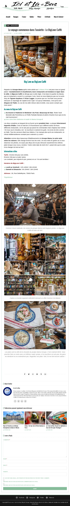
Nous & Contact (58, 16)
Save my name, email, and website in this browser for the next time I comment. (27, 478)
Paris (8, 25)
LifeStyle (47, 16)
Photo (39, 16)
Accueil (8, 16)
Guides (32, 16)
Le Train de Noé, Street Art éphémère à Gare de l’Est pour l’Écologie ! (56, 427)
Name (5, 458)
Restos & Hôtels (14, 25)
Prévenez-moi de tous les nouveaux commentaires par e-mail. (20, 481)
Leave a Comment (18, 33)
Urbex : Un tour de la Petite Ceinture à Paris (35, 427)
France (24, 16)
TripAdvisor (8, 177)
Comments (6, 439)
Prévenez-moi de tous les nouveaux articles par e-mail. (19, 485)
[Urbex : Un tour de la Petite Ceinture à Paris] (35, 418)
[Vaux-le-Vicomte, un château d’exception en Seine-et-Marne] (13, 418)
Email (5, 465)
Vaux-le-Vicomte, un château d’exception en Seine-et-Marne (11, 427)
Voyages (15, 16)
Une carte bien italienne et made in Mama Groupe (24, 119)
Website (5, 471)
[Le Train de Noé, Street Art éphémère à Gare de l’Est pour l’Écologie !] (56, 418)
